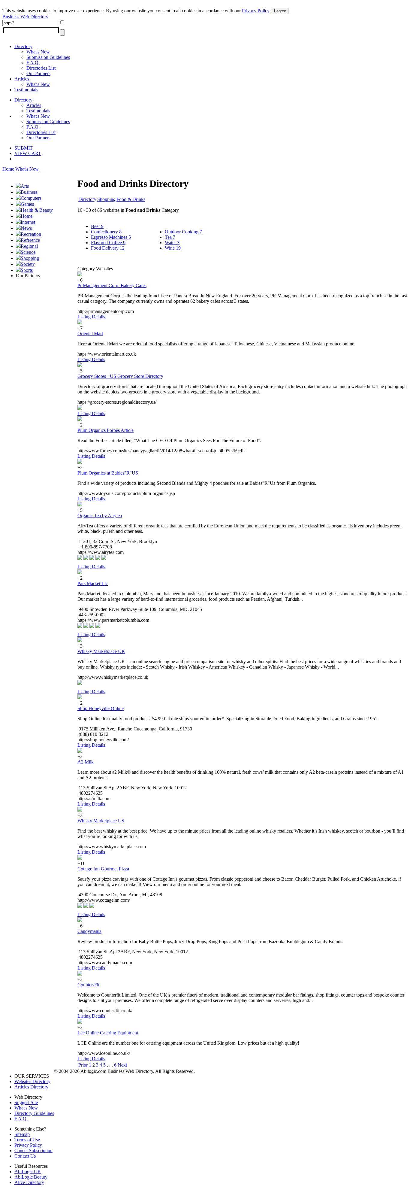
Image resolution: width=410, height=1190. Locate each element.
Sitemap (22, 1134)
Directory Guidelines (34, 1113)
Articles (21, 78)
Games (27, 204)
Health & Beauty (37, 210)
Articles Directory (31, 1086)
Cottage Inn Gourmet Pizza (103, 868)
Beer (97, 226)
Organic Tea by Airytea (99, 515)
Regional (29, 246)
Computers (31, 198)
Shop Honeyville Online (100, 708)
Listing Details (91, 316)
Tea (170, 237)
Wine (173, 247)
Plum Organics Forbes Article (105, 430)
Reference (30, 240)
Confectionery (106, 231)
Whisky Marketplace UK (101, 651)
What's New (38, 51)
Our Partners (38, 73)
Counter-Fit (88, 984)
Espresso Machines (111, 237)
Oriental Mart (90, 333)
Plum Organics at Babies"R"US (107, 472)
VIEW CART (27, 153)
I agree (280, 11)
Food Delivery (108, 247)
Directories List (41, 68)
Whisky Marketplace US (100, 820)
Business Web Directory (25, 16)
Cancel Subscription (33, 1150)
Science (28, 252)
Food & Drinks (130, 199)
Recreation (31, 234)
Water (172, 242)
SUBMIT (23, 147)
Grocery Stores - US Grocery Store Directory (120, 376)
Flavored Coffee (108, 242)
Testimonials (26, 89)
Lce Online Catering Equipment (107, 1032)
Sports (27, 270)
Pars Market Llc (92, 583)
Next (122, 1064)
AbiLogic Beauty (30, 1176)
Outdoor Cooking (183, 231)
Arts (25, 186)
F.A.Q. (33, 62)
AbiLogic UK (27, 1171)
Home (8, 169)
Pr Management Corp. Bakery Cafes (111, 285)
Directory (23, 46)
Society (28, 264)
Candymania (89, 931)
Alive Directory (29, 1182)
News (26, 228)
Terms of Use (27, 1139)
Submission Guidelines (48, 57)
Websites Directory (32, 1081)
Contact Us (25, 1155)
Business (29, 192)
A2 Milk (85, 761)
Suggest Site (26, 1102)
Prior (83, 1064)
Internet (28, 222)
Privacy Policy (255, 10)
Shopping (30, 258)
